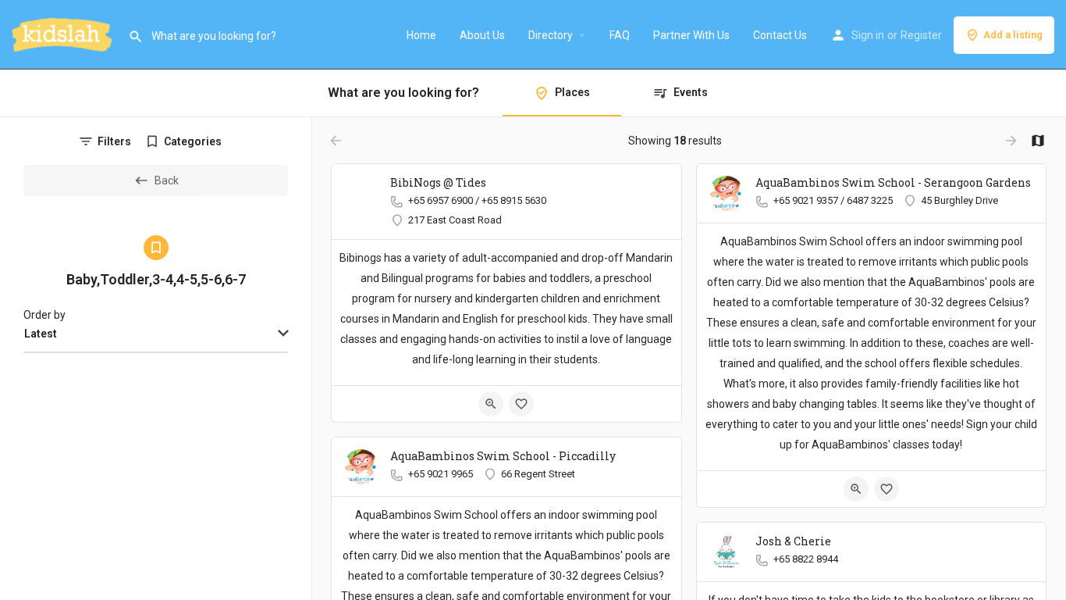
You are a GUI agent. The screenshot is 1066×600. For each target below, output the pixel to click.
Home (421, 35)
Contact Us (780, 35)
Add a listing (1013, 35)
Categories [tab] (193, 141)
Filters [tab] (114, 141)
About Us (482, 35)
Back (167, 180)
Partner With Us (691, 35)
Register (921, 35)
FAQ (619, 35)
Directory (550, 35)
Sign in (867, 35)
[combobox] (155, 334)
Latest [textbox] (40, 333)
